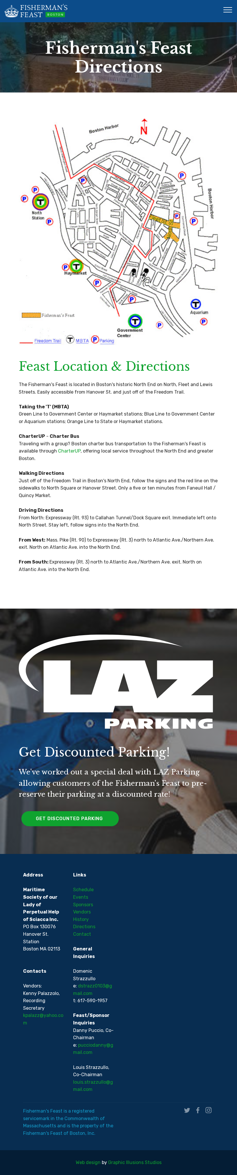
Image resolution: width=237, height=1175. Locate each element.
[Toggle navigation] (227, 9)
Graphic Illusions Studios (135, 1162)
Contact (82, 934)
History (81, 919)
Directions (84, 926)
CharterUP (69, 451)
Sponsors (83, 904)
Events (80, 897)
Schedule (83, 889)
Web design (88, 1162)
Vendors (82, 912)
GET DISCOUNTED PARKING (70, 818)
